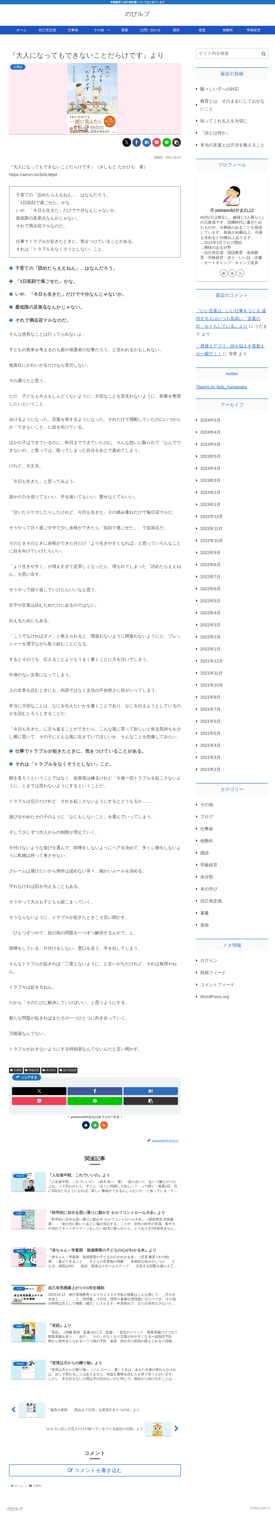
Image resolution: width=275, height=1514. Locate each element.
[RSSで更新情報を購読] (104, 1125)
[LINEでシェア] (166, 142)
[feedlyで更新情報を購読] (95, 1125)
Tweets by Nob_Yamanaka (221, 386)
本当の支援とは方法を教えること (232, 145)
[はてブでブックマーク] (146, 142)
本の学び (51, 1070)
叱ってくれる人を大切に (224, 120)
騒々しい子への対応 (219, 89)
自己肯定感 (69, 1070)
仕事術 (17, 1070)
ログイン (208, 960)
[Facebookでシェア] (136, 142)
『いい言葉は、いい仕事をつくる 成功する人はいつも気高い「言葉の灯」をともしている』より (231, 318)
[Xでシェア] (126, 142)
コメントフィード (217, 984)
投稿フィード (213, 972)
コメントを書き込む (98, 1470)
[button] (176, 142)
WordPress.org (214, 996)
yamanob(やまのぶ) (234, 210)
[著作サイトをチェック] (86, 1125)
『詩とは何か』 (215, 133)
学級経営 (34, 1070)
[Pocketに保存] (156, 142)
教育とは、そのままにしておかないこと (232, 105)
